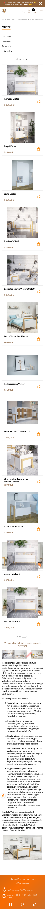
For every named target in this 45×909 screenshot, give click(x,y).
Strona (18, 59)
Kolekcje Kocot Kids (36, 19)
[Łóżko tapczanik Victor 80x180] (22, 270)
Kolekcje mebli (22, 19)
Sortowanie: (6, 46)
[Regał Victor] (22, 127)
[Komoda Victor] (22, 80)
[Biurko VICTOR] (22, 222)
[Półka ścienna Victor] (22, 365)
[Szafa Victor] (22, 175)
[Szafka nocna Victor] (22, 507)
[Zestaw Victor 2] (22, 602)
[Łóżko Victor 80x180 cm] (22, 317)
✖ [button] (40, 3)
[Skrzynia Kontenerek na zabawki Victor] (22, 460)
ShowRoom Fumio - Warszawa (23, 881)
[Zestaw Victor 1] (22, 555)
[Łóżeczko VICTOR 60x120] (22, 412)
